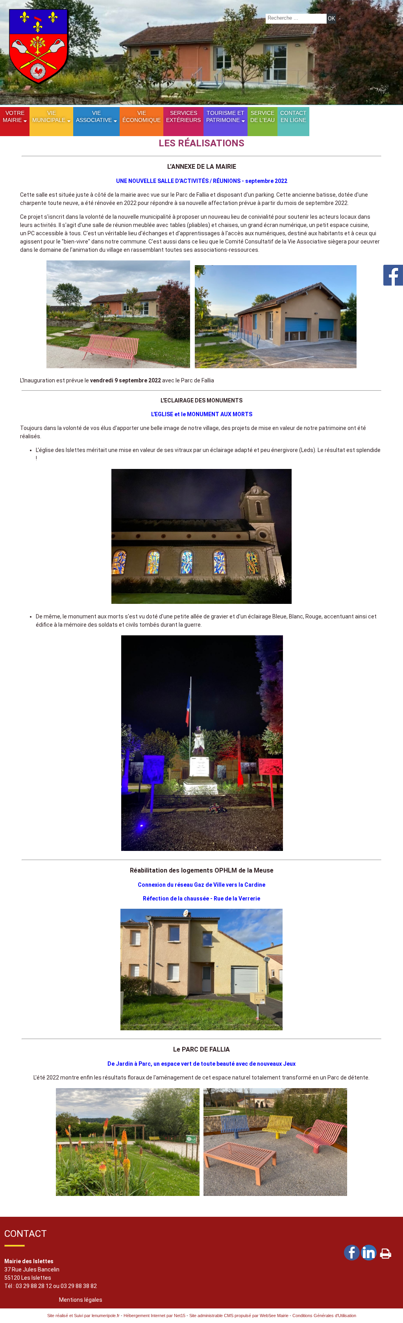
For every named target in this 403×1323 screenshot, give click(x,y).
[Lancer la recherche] (331, 19)
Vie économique (141, 116)
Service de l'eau (262, 116)
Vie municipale (48, 116)
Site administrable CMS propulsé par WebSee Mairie (238, 1315)
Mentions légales (80, 1300)
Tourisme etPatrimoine (225, 116)
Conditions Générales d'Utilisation (324, 1315)
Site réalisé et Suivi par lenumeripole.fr (83, 1315)
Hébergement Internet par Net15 (154, 1315)
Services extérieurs (183, 116)
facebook (352, 1252)
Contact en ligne (293, 116)
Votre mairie (13, 116)
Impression (386, 1252)
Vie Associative (94, 116)
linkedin (369, 1252)
